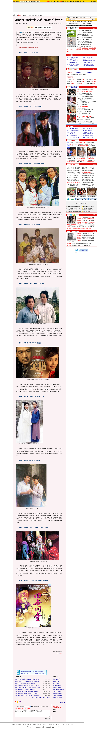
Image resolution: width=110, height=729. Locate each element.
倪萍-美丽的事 (89, 94)
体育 (51, 1)
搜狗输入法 (18, 724)
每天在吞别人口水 (71, 241)
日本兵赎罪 (89, 21)
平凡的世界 (85, 144)
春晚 (91, 49)
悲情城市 (79, 36)
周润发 (84, 74)
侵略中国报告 (89, 25)
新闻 (74, 17)
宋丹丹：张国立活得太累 (83, 103)
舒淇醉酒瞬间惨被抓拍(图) (88, 174)
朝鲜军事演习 (84, 21)
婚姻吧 (78, 83)
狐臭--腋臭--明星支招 (72, 62)
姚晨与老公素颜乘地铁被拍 (73, 174)
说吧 (90, 17)
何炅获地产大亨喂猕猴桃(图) (73, 167)
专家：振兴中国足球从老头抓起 (84, 121)
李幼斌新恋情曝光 (91, 158)
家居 (72, 1)
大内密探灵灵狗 (81, 94)
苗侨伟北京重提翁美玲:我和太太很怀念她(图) (27, 685)
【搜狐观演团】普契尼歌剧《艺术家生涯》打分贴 (83, 226)
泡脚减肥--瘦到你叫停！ (88, 135)
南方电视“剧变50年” (37, 15)
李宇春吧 (79, 79)
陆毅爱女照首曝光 (91, 160)
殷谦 (78, 46)
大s (75, 49)
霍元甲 (68, 74)
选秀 (77, 49)
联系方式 (44, 724)
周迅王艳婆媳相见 (81, 160)
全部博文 (71, 724)
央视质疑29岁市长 (71, 21)
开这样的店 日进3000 (72, 132)
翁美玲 (80, 74)
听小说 (68, 144)
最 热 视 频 (74, 87)
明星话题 (79, 224)
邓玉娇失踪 (77, 21)
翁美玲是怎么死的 (57, 693)
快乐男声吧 (89, 79)
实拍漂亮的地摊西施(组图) (88, 175)
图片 (87, 17)
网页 (77, 17)
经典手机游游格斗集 (83, 145)
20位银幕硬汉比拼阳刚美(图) (88, 224)
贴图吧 (68, 83)
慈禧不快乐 (83, 25)
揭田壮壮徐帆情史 (71, 157)
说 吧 (75, 69)
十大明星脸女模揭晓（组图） (88, 217)
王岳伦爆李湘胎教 (73, 187)
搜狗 (38, 1)
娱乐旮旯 (79, 237)
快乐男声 (94, 48)
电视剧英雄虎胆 (57, 685)
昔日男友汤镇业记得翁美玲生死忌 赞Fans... (26, 689)
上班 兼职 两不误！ (71, 133)
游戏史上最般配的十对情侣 (88, 184)
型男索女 (79, 240)
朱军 (68, 49)
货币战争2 (91, 144)
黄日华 (76, 74)
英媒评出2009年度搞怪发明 (88, 235)
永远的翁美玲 (85, 34)
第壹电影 (79, 220)
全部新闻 (66, 724)
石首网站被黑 (70, 23)
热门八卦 (79, 217)
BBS (91, 1)
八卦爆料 (79, 218)
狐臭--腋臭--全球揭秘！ (88, 57)
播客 (81, 1)
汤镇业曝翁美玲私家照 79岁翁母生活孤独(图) (27, 695)
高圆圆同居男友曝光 (71, 46)
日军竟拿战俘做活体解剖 (73, 175)
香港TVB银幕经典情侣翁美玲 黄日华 (25, 683)
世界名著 (81, 144)
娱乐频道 (25, 15)
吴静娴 (72, 74)
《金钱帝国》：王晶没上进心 (88, 220)
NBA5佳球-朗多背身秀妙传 (83, 119)
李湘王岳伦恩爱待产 (82, 108)
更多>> (94, 28)
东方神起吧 (89, 81)
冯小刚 (86, 48)
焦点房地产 (34, 1)
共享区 (68, 145)
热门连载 (69, 228)
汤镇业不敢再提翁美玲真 (85, 46)
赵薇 (71, 49)
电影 (73, 49)
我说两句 (95, 1)
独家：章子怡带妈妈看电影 (88, 167)
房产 (69, 1)
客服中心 (39, 724)
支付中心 (24, 724)
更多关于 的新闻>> (41, 697)
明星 (69, 51)
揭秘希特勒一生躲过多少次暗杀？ (85, 98)
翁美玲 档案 (56, 681)
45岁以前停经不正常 (87, 132)
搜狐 (22, 1)
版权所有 (57, 726)
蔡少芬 (90, 48)
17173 (30, 1)
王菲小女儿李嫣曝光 (81, 196)
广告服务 (34, 724)
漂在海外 (69, 243)
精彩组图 (79, 222)
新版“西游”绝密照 (71, 196)
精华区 (54, 709)
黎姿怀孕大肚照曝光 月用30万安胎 (85, 109)
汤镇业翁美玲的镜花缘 (86, 44)
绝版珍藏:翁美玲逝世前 (87, 42)
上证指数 (69, 79)
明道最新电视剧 (57, 687)
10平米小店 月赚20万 (88, 64)
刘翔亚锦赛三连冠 (71, 123)
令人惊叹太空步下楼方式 (89, 187)
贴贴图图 (79, 235)
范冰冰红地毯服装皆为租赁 (73, 172)
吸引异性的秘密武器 (87, 130)
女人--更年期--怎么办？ (72, 65)
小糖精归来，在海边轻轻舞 (88, 240)
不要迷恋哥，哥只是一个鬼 (88, 233)
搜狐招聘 (29, 724)
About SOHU (56, 724)
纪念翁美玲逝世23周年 (87, 37)
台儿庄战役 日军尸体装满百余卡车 (85, 96)
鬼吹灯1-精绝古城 (74, 144)
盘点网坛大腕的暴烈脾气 (73, 177)
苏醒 (86, 49)
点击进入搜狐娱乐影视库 (87, 182)
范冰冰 (79, 49)
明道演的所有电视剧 (58, 689)
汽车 (66, 1)
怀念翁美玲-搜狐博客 (86, 30)
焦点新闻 (79, 233)
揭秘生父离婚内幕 (91, 157)
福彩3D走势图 (91, 145)
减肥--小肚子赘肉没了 (88, 128)
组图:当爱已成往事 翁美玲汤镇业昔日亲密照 (27, 679)
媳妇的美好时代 (87, 93)
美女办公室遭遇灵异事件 (73, 179)
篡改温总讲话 (76, 23)
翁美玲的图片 (56, 679)
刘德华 (83, 48)
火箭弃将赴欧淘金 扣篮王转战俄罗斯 (85, 117)
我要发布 (62, 702)
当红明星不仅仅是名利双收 (88, 237)
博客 (87, 1)
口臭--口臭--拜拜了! (87, 62)
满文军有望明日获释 (82, 104)
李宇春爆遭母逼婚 (71, 160)
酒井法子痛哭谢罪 (92, 196)
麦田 (83, 93)
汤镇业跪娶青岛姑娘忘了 (87, 36)
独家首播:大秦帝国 (81, 89)
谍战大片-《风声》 (71, 96)
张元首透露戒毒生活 (88, 186)
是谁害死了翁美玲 (57, 697)
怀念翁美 (79, 30)
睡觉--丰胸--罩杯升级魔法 (73, 64)
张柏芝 (83, 49)
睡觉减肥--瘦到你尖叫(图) (73, 57)
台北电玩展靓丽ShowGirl (73, 184)
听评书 (68, 142)
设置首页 (13, 724)
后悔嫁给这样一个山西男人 (88, 238)
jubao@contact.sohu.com (48, 727)
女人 (75, 1)
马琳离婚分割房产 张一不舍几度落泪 (85, 123)
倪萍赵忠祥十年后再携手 (87, 170)
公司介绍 (61, 724)
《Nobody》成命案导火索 (73, 180)
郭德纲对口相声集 (74, 142)
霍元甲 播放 (56, 683)
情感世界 (79, 238)
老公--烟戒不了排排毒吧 (88, 65)
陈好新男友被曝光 (91, 161)
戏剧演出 (69, 226)
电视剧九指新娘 (57, 691)
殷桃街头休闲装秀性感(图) (73, 170)
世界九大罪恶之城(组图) (87, 177)
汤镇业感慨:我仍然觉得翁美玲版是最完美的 (26, 691)
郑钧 (88, 49)
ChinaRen (26, 1)
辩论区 (54, 711)
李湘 (93, 49)
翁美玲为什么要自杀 (58, 695)
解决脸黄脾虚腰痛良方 (88, 133)
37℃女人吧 (89, 83)
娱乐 (56, 1)
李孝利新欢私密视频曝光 (87, 179)
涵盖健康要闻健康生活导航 (89, 60)
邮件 (84, 1)
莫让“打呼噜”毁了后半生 (72, 59)
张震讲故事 (87, 142)
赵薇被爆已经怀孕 (71, 158)
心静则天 (79, 39)
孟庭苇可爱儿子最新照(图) (88, 180)
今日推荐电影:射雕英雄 (87, 32)
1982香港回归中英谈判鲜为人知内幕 (85, 100)
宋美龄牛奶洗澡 (70, 25)
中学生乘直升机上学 (71, 37)
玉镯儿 (79, 44)
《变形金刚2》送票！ (74, 186)
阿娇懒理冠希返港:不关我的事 (84, 111)
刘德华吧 (79, 81)
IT (63, 1)
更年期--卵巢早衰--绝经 (88, 59)
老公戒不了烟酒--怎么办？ (73, 60)
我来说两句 (50, 23)
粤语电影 (79, 32)
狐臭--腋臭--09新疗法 (88, 137)
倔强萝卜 (79, 93)
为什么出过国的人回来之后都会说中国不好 (81, 243)
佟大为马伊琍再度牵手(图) (88, 168)
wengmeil (79, 34)
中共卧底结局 (77, 25)
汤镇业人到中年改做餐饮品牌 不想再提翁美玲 (27, 681)
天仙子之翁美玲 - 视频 (87, 39)
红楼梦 (92, 142)
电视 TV (30, 15)
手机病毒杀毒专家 (74, 145)
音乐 (84, 17)
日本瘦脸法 (88, 23)
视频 (78, 1)
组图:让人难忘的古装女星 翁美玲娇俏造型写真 (27, 687)
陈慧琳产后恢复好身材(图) (73, 168)
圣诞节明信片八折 (71, 161)
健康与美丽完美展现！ (72, 135)
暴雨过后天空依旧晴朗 (85, 245)
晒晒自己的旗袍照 (76, 245)
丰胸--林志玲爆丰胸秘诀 (72, 128)
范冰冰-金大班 (89, 89)
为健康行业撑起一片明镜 (73, 137)
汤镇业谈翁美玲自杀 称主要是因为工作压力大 (27, 693)
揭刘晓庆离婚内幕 (81, 158)
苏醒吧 (68, 81)
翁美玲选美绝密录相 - (86, 41)
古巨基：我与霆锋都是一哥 (83, 113)
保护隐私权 (49, 724)
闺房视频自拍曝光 (71, 105)
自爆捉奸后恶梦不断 (71, 114)
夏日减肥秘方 (82, 23)
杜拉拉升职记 (82, 142)
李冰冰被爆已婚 (81, 157)
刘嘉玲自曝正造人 (81, 161)
